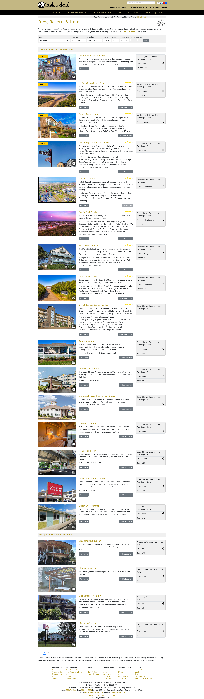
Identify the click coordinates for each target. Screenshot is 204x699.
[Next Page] (53, 653)
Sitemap (137, 674)
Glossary (106, 676)
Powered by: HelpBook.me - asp (102, 695)
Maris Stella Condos (88, 245)
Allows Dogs (124, 37)
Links (105, 672)
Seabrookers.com (118, 692)
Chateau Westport (88, 568)
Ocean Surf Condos (88, 276)
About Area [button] (120, 12)
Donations (107, 678)
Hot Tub (139, 37)
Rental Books (71, 678)
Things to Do (57, 672)
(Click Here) (114, 17)
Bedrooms (106, 37)
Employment (123, 678)
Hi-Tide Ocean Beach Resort (92, 83)
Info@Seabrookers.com (93, 692)
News (105, 670)
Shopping (56, 676)
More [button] (161, 12)
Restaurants (57, 674)
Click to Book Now (126, 358)
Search (146, 40)
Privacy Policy (139, 670)
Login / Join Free (160, 7)
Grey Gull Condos (87, 423)
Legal (136, 672)
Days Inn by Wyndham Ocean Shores (97, 395)
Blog (124, 7)
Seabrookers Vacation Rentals (93, 55)
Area (41, 37)
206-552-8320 (86, 690)
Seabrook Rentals (59, 12)
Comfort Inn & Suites (89, 368)
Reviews (111, 12)
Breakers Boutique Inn (90, 540)
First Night (74, 37)
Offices (120, 672)
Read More (84, 69)
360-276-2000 (115, 7)
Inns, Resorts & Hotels (97, 12)
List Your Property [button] (149, 12)
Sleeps (114, 37)
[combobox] (139, 2)
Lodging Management (143, 678)
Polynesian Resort (87, 450)
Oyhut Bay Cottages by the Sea (94, 142)
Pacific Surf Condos (88, 212)
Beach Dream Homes (89, 114)
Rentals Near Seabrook (77, 12)
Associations (108, 674)
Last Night (90, 37)
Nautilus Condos (87, 178)
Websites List (123, 676)
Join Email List (139, 676)
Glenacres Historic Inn (90, 595)
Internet (132, 37)
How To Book (92, 672)
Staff (119, 670)
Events (54, 678)
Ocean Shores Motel (89, 505)
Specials (69, 676)
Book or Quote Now (125, 69)
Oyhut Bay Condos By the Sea (93, 304)
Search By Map (134, 12)
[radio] (126, 82)
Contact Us (91, 670)
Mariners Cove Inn (88, 623)
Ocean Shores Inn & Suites (92, 478)
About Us (55, 670)
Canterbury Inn (86, 341)
